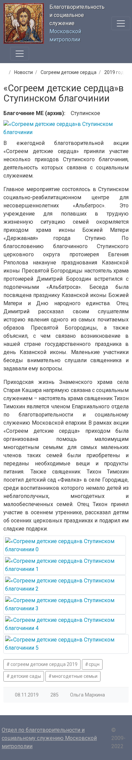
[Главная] (4, 72)
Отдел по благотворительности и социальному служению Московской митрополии (49, 738)
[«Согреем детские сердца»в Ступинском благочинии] (64, 545)
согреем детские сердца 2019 (44, 664)
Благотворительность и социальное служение (77, 15)
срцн (94, 664)
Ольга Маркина (87, 695)
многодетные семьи (74, 676)
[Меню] (120, 23)
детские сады (25, 676)
